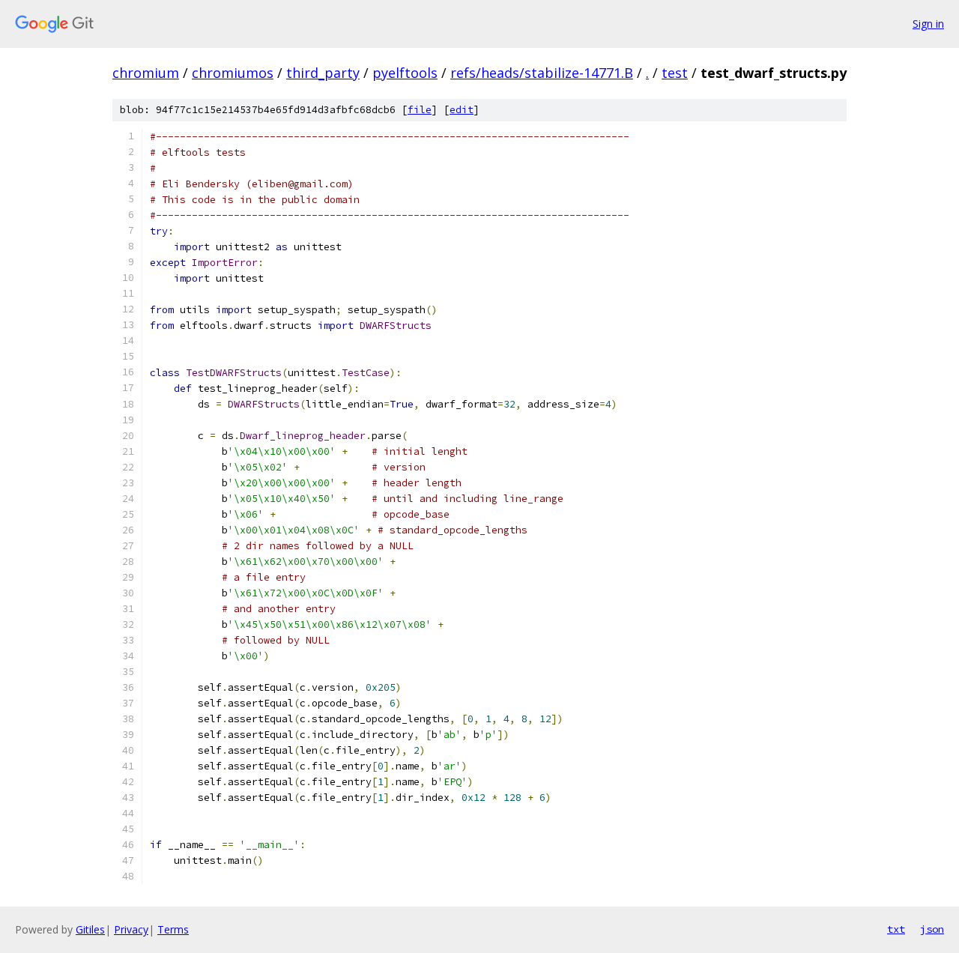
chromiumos (232, 73)
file (420, 109)
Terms (173, 929)
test (675, 73)
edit (462, 109)
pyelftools (405, 73)
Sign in (928, 23)
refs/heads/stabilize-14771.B (541, 73)
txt (896, 929)
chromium (145, 73)
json (932, 929)
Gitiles (90, 929)
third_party (323, 73)
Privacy (131, 929)
